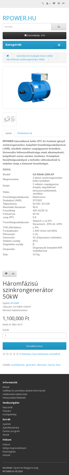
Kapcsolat (8, 407)
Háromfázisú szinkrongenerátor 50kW (25, 59)
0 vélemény (25, 354)
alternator (42, 364)
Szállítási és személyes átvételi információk (24, 390)
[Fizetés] (63, 3)
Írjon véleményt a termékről (46, 354)
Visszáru (7, 410)
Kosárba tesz (34, 346)
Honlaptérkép (10, 414)
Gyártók (7, 424)
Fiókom (6, 444)
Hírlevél (6, 455)
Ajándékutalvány (11, 427)
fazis (58, 364)
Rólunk (6, 387)
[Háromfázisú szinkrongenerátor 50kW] (34, 87)
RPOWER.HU (19, 18)
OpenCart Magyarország (25, 467)
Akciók (6, 434)
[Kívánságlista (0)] (54, 3)
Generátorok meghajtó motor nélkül (34, 55)
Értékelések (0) (25, 133)
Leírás (8, 133)
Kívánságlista (9, 451)
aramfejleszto (18, 364)
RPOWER (15, 303)
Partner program (11, 431)
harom (51, 364)
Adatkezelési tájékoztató (15, 394)
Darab (6, 329)
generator (31, 364)
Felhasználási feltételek (14, 397)
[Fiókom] (48, 3)
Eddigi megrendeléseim (14, 448)
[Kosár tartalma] (59, 3)
